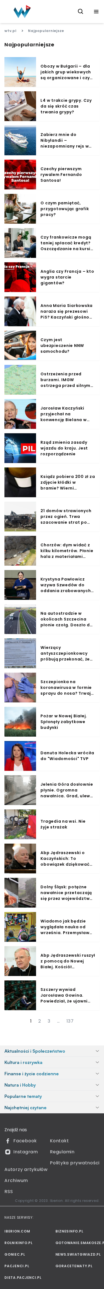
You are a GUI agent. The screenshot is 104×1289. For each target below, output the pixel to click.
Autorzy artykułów (26, 1169)
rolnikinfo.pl (18, 1242)
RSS (8, 1191)
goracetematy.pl (74, 1266)
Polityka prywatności (75, 1163)
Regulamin (62, 1152)
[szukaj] (80, 11)
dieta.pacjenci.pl (23, 1277)
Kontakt (59, 1141)
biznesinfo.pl (69, 1231)
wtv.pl (10, 30)
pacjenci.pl (16, 1266)
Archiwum (16, 1180)
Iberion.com (17, 1231)
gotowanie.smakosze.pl (77, 1242)
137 (70, 1021)
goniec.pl (14, 1254)
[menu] (96, 11)
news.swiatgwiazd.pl (77, 1254)
